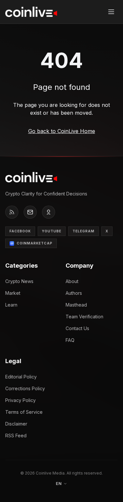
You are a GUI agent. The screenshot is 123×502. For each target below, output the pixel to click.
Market (12, 293)
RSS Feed (16, 435)
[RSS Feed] (11, 212)
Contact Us (77, 328)
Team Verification (84, 316)
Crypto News (19, 281)
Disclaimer (16, 424)
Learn (11, 305)
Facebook (20, 231)
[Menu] (111, 11)
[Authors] (48, 212)
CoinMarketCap (34, 243)
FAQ (70, 340)
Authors (74, 293)
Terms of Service (24, 412)
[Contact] (30, 212)
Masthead (76, 305)
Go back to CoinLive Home (61, 131)
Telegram (83, 231)
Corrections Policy (25, 388)
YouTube (51, 231)
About (72, 281)
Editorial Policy (21, 376)
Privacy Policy (20, 400)
